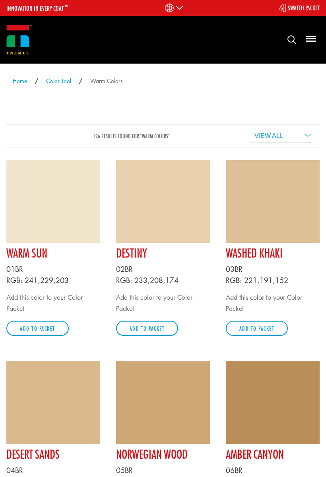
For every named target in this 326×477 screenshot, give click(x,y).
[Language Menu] (173, 8)
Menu (310, 39)
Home (20, 81)
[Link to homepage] (19, 40)
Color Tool (58, 81)
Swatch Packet (304, 8)
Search (289, 39)
